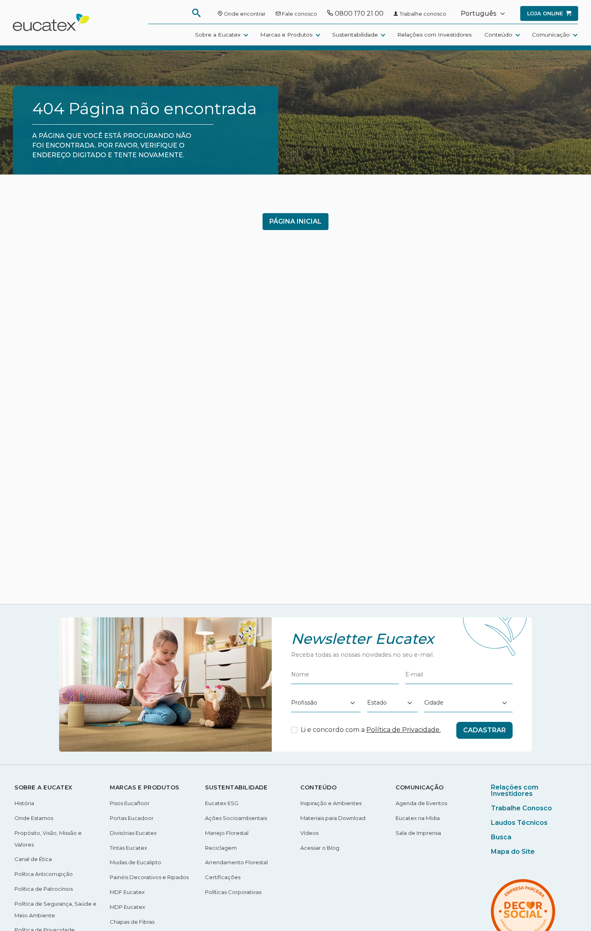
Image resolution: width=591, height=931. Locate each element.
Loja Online (545, 13)
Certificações (222, 877)
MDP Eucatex (127, 907)
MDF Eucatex (127, 892)
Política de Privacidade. (403, 730)
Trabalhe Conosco (521, 808)
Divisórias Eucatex (133, 833)
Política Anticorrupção (43, 874)
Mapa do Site (513, 851)
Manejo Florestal (226, 833)
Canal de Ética (33, 859)
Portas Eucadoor (132, 818)
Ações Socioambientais (236, 818)
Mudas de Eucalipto (135, 862)
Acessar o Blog (319, 848)
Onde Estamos (33, 818)
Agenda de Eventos (421, 803)
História (24, 803)
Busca (501, 837)
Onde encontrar (244, 14)
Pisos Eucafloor (130, 803)
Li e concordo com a (371, 730)
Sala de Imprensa (418, 833)
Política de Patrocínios (43, 889)
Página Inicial (295, 221)
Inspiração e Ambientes (330, 803)
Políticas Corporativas (233, 892)
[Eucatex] (51, 28)
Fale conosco (299, 14)
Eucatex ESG (221, 803)
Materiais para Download (332, 818)
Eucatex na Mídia (418, 818)
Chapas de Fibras (132, 922)
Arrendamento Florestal (236, 862)
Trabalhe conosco (422, 14)
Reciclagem (221, 848)
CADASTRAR (484, 730)
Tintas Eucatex (128, 848)
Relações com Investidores (434, 34)
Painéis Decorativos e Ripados (149, 877)
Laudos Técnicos (519, 822)
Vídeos (309, 833)
